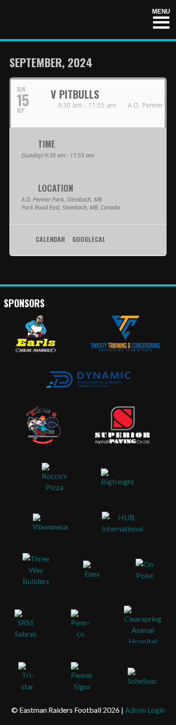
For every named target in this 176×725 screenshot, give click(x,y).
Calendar (50, 239)
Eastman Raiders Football (62, 19)
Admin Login (145, 709)
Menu (161, 11)
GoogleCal (89, 239)
